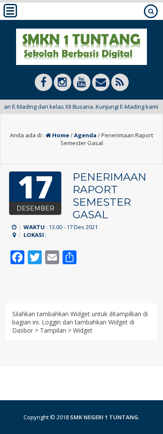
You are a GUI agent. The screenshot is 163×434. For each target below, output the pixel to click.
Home (60, 135)
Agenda (85, 135)
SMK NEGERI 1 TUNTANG (104, 417)
